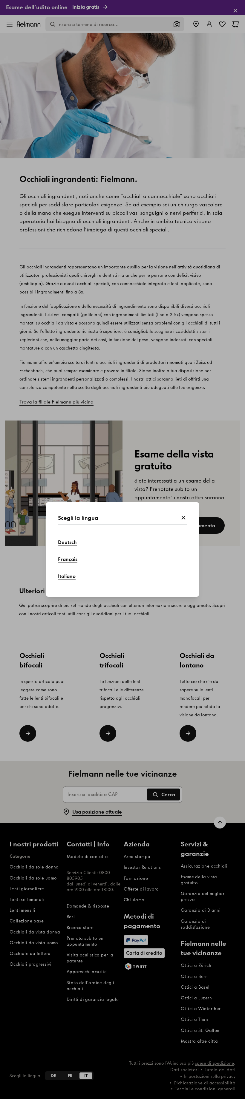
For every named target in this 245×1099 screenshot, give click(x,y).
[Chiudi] (183, 518)
